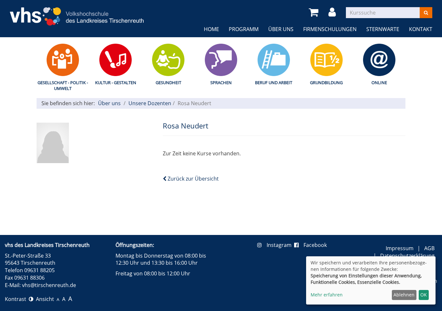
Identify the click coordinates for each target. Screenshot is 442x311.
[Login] (333, 12)
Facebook (315, 245)
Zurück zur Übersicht (192, 178)
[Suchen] (426, 12)
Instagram (280, 245)
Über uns (280, 29)
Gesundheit (168, 82)
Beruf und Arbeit (273, 82)
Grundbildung (326, 82)
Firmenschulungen (330, 29)
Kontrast (17, 299)
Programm (244, 29)
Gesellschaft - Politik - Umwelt (63, 86)
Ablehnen (403, 295)
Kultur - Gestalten (115, 82)
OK (423, 295)
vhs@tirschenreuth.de (49, 285)
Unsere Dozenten (149, 103)
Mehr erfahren (327, 295)
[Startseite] (77, 12)
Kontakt (420, 29)
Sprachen (221, 82)
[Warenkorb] (315, 12)
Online (379, 82)
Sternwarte (382, 29)
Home (211, 29)
